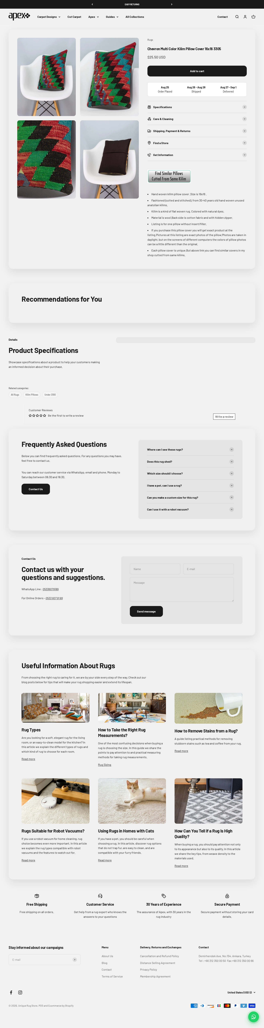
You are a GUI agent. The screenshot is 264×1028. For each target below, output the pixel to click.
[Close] (253, 967)
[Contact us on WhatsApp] (253, 1016)
